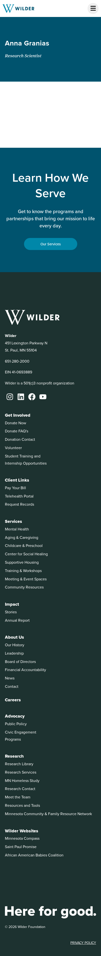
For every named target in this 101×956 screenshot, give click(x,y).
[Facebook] (32, 397)
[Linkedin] (21, 397)
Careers (13, 700)
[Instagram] (10, 397)
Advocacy (15, 716)
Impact (12, 604)
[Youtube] (43, 397)
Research (14, 756)
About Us (14, 637)
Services (13, 521)
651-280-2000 (17, 361)
